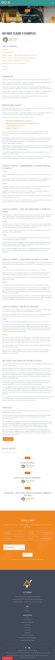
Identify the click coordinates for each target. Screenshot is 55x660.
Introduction (5, 49)
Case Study (5, 66)
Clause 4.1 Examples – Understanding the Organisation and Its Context (19, 55)
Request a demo (8, 439)
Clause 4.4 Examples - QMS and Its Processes (13, 63)
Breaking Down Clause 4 (8, 52)
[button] (53, 3)
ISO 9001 (27, 458)
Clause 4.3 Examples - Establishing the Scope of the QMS (16, 60)
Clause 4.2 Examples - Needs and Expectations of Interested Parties (19, 58)
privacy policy (40, 559)
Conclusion (4, 69)
